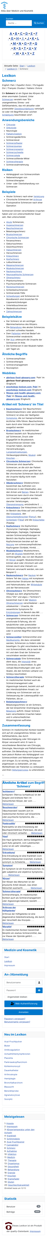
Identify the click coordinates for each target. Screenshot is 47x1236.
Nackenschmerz (14, 271)
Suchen (9, 18)
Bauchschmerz (14, 409)
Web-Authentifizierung (26, 1003)
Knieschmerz (12, 256)
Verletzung (39, 196)
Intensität (26, 661)
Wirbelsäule (36, 584)
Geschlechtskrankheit (18, 1185)
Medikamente (13, 640)
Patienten (16, 333)
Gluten (11, 1182)
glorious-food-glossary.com (20, 377)
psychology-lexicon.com (18, 390)
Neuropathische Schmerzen (19, 274)
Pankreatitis (9, 823)
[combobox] (19, 23)
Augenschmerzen (14, 225)
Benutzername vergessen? (17, 1021)
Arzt (12, 339)
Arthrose (37, 199)
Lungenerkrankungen (16, 452)
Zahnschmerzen (14, 311)
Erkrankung (9, 852)
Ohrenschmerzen (14, 603)
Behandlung (13, 1169)
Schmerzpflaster (14, 143)
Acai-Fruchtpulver (15, 1142)
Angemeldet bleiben (17, 997)
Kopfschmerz (12, 259)
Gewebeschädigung (24, 108)
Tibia (20, 520)
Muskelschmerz (14, 550)
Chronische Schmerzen (17, 237)
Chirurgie (10, 124)
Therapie (12, 1160)
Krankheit (11, 1135)
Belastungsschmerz (16, 701)
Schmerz (11, 1148)
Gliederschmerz (14, 483)
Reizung (10, 544)
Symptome (11, 418)
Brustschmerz (13, 430)
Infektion (12, 1154)
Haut (5, 836)
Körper (12, 560)
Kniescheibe (38, 520)
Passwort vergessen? (14, 1018)
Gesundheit (13, 1166)
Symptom (8, 865)
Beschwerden (10, 807)
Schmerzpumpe (14, 146)
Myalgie (19, 553)
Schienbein (11, 520)
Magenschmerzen (15, 265)
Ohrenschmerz (13, 277)
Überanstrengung (14, 504)
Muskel (31, 455)
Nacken (32, 575)
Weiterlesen (8, 804)
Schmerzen (7, 99)
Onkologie (11, 127)
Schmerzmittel (13, 637)
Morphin (7, 926)
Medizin (11, 1157)
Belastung (11, 711)
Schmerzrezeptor (14, 149)
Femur (33, 516)
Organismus (13, 1163)
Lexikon (8, 961)
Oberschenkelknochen (17, 516)
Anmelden (23, 1012)
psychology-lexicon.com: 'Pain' (22, 386)
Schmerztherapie (14, 161)
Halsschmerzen (13, 250)
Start (6, 957)
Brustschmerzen (14, 234)
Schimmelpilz (13, 1138)
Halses (25, 578)
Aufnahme (12, 1151)
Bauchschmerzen (14, 228)
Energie (11, 1172)
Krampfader (13, 1179)
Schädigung (8, 115)
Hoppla (10, 1123)
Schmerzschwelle (14, 152)
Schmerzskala (13, 155)
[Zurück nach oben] (42, 1231)
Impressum (12, 1126)
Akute (9, 222)
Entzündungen (13, 612)
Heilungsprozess (20, 770)
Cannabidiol (12, 1145)
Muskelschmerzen (15, 268)
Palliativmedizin (14, 134)
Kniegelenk (15, 513)
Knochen (11, 1175)
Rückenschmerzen (15, 287)
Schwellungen (13, 296)
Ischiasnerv (8, 791)
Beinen (25, 492)
